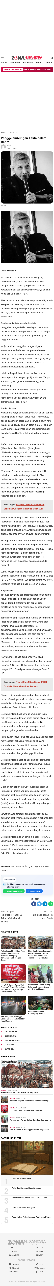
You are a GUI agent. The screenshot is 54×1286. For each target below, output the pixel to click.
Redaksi (13, 1247)
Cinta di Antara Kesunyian (23, 1207)
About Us (40, 1247)
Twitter (41, 1264)
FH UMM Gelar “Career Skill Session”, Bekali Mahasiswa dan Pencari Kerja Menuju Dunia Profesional (13, 988)
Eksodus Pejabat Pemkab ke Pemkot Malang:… (30, 1100)
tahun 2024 (9, 1045)
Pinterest (15, 1268)
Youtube (15, 1271)
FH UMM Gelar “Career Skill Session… (27, 1110)
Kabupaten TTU (11, 1031)
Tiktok (41, 1271)
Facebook (15, 1264)
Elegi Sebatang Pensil (21, 1178)
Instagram (41, 1268)
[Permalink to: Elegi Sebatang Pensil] (27, 1158)
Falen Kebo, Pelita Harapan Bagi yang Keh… (31, 1217)
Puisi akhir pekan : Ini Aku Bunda (42, 915)
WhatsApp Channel (15, 891)
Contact (14, 1251)
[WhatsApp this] (50, 903)
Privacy (39, 1255)
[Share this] (33, 903)
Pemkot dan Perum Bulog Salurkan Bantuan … (30, 1120)
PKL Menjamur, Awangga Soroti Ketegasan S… (30, 1129)
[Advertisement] (27, 27)
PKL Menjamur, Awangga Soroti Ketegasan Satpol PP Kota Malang (12, 1018)
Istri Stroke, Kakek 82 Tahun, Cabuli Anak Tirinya (11, 916)
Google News (35, 891)
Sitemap (39, 1251)
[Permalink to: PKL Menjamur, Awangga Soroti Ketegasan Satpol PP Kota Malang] (13, 1005)
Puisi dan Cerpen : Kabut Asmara (26, 1188)
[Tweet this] (39, 903)
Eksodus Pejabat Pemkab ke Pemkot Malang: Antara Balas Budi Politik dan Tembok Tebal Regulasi (40, 954)
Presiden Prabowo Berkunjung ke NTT (36, 1012)
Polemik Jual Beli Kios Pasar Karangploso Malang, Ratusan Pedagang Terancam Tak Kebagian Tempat (13, 955)
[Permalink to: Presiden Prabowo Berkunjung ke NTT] (40, 1003)
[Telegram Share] (44, 903)
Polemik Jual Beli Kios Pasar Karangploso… (20, 1092)
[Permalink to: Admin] (3, 146)
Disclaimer (14, 1255)
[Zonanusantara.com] (27, 57)
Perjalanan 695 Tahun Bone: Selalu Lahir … (30, 1198)
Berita (3, 1090)
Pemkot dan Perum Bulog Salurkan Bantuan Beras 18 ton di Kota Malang (39, 986)
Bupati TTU (9, 1049)
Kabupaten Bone (12, 1040)
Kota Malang (10, 1036)
